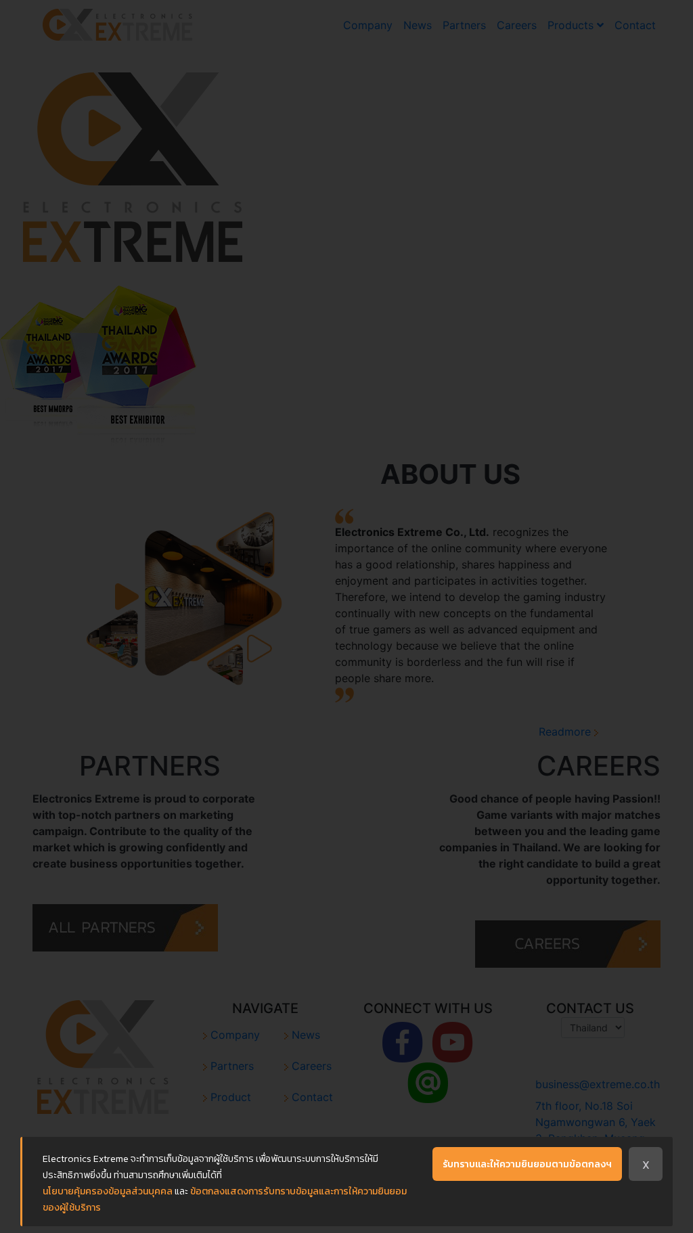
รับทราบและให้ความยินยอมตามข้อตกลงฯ (527, 1164)
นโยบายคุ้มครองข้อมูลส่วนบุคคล (108, 1191)
